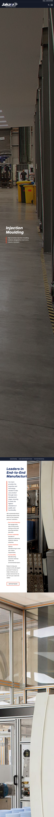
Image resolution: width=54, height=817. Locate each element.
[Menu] (51, 5)
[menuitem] (48, 5)
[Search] (48, 5)
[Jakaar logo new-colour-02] (9, 5)
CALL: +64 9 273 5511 (48, 1)
